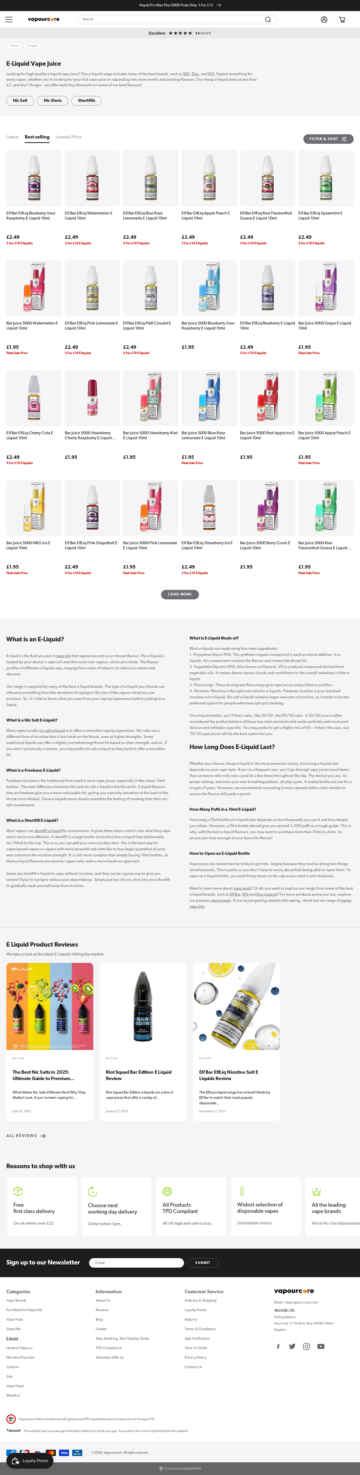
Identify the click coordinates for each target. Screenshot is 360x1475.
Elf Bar (235, 895)
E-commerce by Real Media (183, 1468)
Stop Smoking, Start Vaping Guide (122, 1339)
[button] (9, 19)
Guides (101, 1329)
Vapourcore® (113, 1452)
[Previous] (13, 1015)
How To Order (196, 1348)
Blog (99, 1320)
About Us (103, 1301)
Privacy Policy (196, 1358)
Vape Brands (16, 1301)
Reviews (102, 1310)
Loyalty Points (196, 1310)
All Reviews (21, 1136)
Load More (180, 594)
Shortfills (86, 101)
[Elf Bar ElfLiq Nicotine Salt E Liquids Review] (236, 1010)
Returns (191, 1320)
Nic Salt (20, 101)
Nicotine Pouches (20, 1358)
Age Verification (197, 1339)
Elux (195, 74)
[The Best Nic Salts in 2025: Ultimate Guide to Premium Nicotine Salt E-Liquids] (49, 1010)
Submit (202, 1263)
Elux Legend (266, 895)
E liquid (12, 1339)
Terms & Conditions (200, 1329)
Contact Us (193, 1367)
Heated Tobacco (19, 1348)
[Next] (346, 1015)
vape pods (242, 889)
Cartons (12, 1367)
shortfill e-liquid (47, 831)
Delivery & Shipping (200, 1301)
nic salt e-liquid (52, 731)
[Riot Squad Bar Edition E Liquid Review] (143, 1010)
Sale (9, 1377)
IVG (211, 74)
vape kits (63, 656)
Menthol (13, 1396)
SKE (186, 74)
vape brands (220, 901)
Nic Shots (53, 101)
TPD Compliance (109, 1348)
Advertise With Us (110, 1358)
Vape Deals (15, 1386)
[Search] (268, 19)
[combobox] (177, 19)
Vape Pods (14, 1320)
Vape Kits (13, 1329)
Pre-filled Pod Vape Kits (24, 1310)
